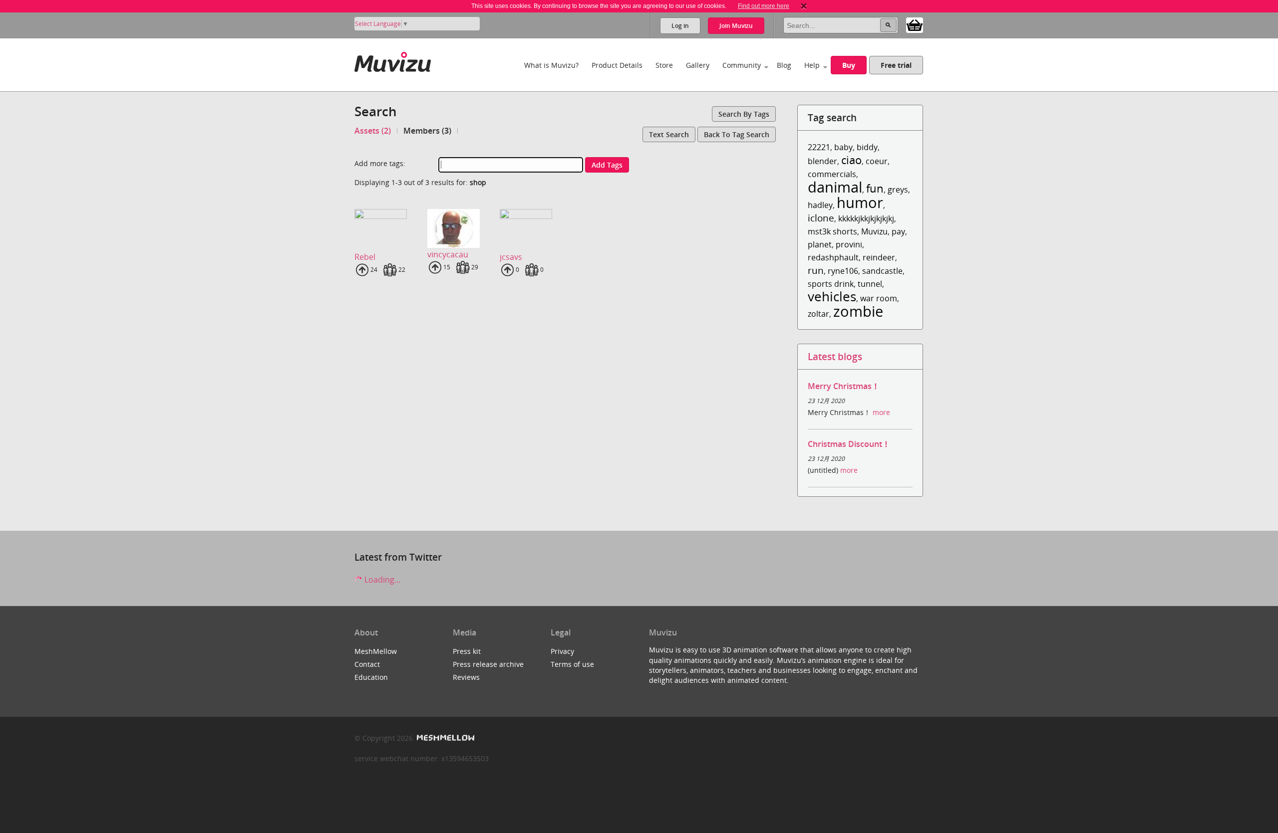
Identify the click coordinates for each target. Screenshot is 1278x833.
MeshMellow (375, 651)
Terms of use (572, 664)
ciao (851, 160)
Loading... (381, 579)
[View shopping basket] (914, 24)
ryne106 (843, 270)
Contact (367, 664)
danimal (835, 187)
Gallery (697, 65)
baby (843, 147)
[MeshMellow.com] (444, 738)
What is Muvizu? (551, 65)
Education (371, 677)
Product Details (617, 65)
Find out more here (763, 5)
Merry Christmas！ (844, 386)
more (881, 412)
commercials (832, 174)
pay (898, 231)
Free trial (896, 65)
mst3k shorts (832, 231)
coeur (877, 161)
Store (664, 65)
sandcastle (882, 270)
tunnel (870, 283)
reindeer (879, 257)
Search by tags (743, 114)
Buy (848, 65)
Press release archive (488, 664)
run (816, 270)
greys (898, 189)
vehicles (832, 296)
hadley (820, 205)
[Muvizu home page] (392, 60)
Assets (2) (372, 130)
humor (860, 202)
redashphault (833, 257)
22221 (819, 147)
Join (736, 25)
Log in (680, 25)
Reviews (466, 677)
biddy (867, 147)
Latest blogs (835, 356)
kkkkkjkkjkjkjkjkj (866, 218)
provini (849, 244)
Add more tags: (379, 163)
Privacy (562, 651)
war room (878, 298)
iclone (821, 217)
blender (822, 161)
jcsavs (511, 256)
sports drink (831, 283)
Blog (784, 65)
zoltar (818, 313)
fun (875, 188)
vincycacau (447, 254)
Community (741, 65)
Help (812, 65)
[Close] (804, 5)
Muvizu (874, 231)
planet (820, 244)
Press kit (467, 651)
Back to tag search (736, 134)
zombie (858, 311)
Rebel (364, 256)
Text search (669, 134)
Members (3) (427, 130)
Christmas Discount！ (849, 443)
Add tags (607, 165)
